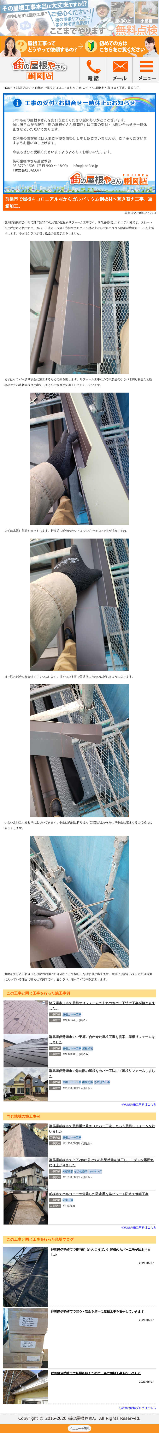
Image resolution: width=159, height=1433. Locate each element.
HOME (8, 87)
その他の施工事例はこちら (138, 1104)
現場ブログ (23, 87)
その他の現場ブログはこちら (137, 1408)
